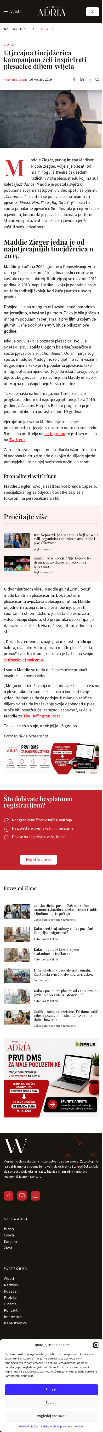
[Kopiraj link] (90, 80)
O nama (10, 1304)
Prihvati (51, 1389)
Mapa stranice (15, 1323)
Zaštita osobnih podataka (56, 1427)
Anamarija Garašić (15, 80)
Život (8, 1248)
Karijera (10, 1242)
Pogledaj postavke (51, 1416)
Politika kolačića (28, 1427)
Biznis (9, 1229)
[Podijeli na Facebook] (74, 79)
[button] (95, 1345)
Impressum (13, 1317)
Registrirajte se (38, 859)
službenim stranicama (23, 660)
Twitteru (17, 440)
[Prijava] (92, 11)
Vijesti (9, 1278)
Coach (47, 29)
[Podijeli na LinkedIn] (82, 79)
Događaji (11, 1291)
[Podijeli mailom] (97, 79)
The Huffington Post (41, 716)
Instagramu (54, 434)
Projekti (10, 1297)
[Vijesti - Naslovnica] (51, 11)
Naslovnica (15, 29)
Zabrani (51, 1402)
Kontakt (79, 1427)
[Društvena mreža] (8, 1196)
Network (11, 1285)
